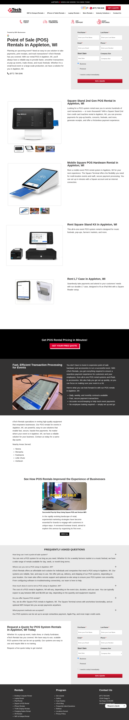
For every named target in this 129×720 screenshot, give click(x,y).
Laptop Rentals (73, 13)
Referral (58, 708)
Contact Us (117, 13)
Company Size (106, 53)
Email (80, 43)
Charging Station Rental (22, 711)
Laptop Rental (19, 698)
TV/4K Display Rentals (22, 708)
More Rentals (87, 13)
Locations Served (62, 711)
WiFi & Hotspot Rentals (35, 13)
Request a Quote (114, 706)
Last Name (105, 32)
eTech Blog (60, 703)
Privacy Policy (61, 714)
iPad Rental (18, 701)
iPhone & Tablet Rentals (55, 13)
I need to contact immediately (89, 74)
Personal (83, 69)
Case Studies (60, 701)
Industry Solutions (102, 13)
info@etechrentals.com (107, 703)
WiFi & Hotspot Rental (21, 716)
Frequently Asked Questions (65, 706)
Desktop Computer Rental (23, 696)
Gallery (58, 698)
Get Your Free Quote (64, 346)
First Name (82, 32)
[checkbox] (78, 74)
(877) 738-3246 (98, 8)
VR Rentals (18, 714)
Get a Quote (60, 696)
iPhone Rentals (19, 706)
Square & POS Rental (21, 703)
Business (83, 64)
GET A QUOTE (113, 8)
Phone (103, 43)
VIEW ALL (64, 534)
